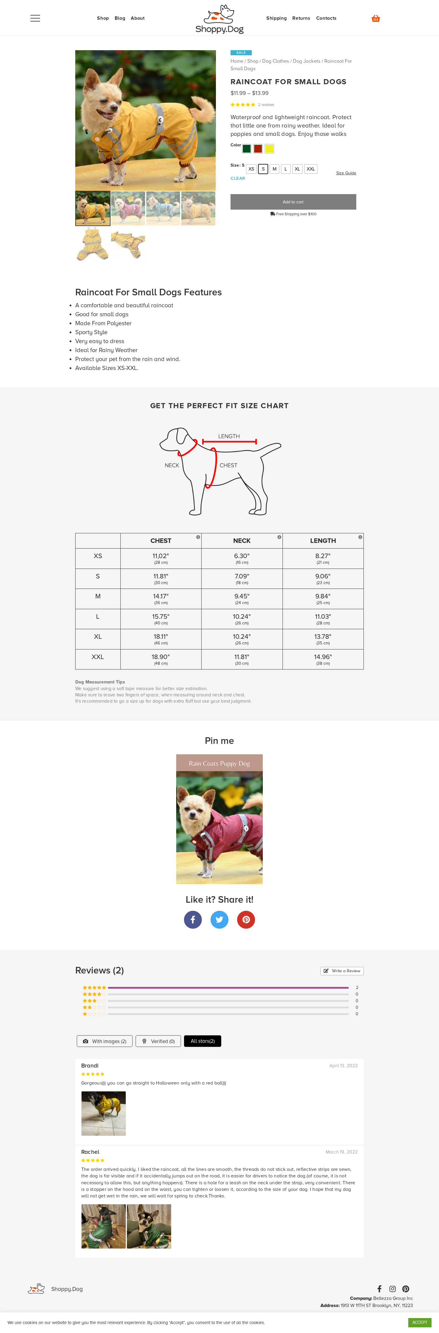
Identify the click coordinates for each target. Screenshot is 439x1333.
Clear (238, 178)
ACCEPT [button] (419, 1322)
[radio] (246, 148)
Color (236, 145)
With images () (108, 1042)
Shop (103, 18)
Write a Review (345, 970)
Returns (301, 18)
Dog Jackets (306, 61)
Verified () (162, 1042)
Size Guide (346, 173)
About (138, 18)
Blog (120, 18)
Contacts (326, 18)
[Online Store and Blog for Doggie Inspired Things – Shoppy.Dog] (219, 19)
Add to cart (293, 202)
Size (235, 165)
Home (237, 61)
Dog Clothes (275, 61)
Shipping (276, 18)
